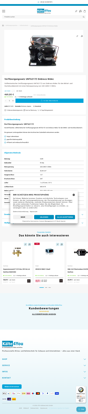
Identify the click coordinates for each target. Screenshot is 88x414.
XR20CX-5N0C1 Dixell (42, 269)
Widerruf (26, 408)
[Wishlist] (76, 11)
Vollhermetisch (24, 25)
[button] (84, 11)
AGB (20, 408)
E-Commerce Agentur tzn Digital (59, 408)
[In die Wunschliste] (77, 36)
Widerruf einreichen (12, 386)
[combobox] (44, 17)
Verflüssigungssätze (11, 25)
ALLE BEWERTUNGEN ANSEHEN (44, 314)
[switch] (81, 400)
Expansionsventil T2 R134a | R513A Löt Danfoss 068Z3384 (16, 270)
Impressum (43, 408)
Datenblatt (38, 106)
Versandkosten (41, 95)
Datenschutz (34, 408)
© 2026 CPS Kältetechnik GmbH (43, 405)
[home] (3, 26)
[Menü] (3, 11)
